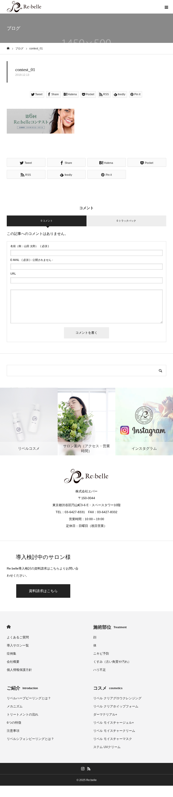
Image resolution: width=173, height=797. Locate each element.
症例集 (11, 653)
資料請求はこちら (43, 591)
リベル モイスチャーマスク (112, 739)
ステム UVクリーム (107, 747)
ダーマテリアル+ (105, 714)
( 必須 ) (29, 246)
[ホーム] (8, 48)
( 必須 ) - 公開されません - (31, 260)
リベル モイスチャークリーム (114, 730)
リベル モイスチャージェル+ (113, 722)
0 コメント (47, 220)
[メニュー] (166, 7)
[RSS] (88, 768)
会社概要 (13, 661)
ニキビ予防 (101, 653)
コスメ (108, 688)
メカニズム (15, 706)
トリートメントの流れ (22, 714)
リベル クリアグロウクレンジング (117, 698)
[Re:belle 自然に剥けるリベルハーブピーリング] (24, 6)
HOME (9, 627)
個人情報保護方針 (19, 670)
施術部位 (110, 627)
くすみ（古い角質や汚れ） (112, 661)
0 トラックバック (126, 220)
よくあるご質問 (18, 637)
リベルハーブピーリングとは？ (29, 698)
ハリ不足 (99, 670)
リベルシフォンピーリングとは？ (30, 739)
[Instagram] (82, 768)
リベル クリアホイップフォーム (115, 706)
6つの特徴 (14, 722)
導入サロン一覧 (18, 645)
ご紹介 (22, 688)
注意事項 (13, 730)
